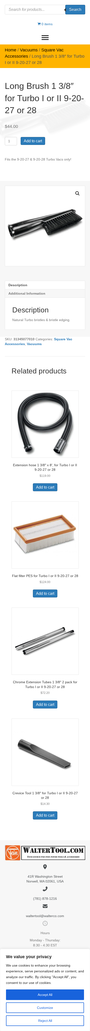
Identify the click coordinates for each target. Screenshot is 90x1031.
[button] (45, 38)
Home (10, 50)
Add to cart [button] (45, 487)
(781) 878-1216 (45, 899)
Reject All (45, 1021)
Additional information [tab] (26, 293)
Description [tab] (17, 285)
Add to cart (33, 141)
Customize (45, 1008)
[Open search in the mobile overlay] (45, 9)
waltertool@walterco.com (45, 916)
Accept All (45, 995)
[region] (45, 990)
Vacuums (29, 50)
